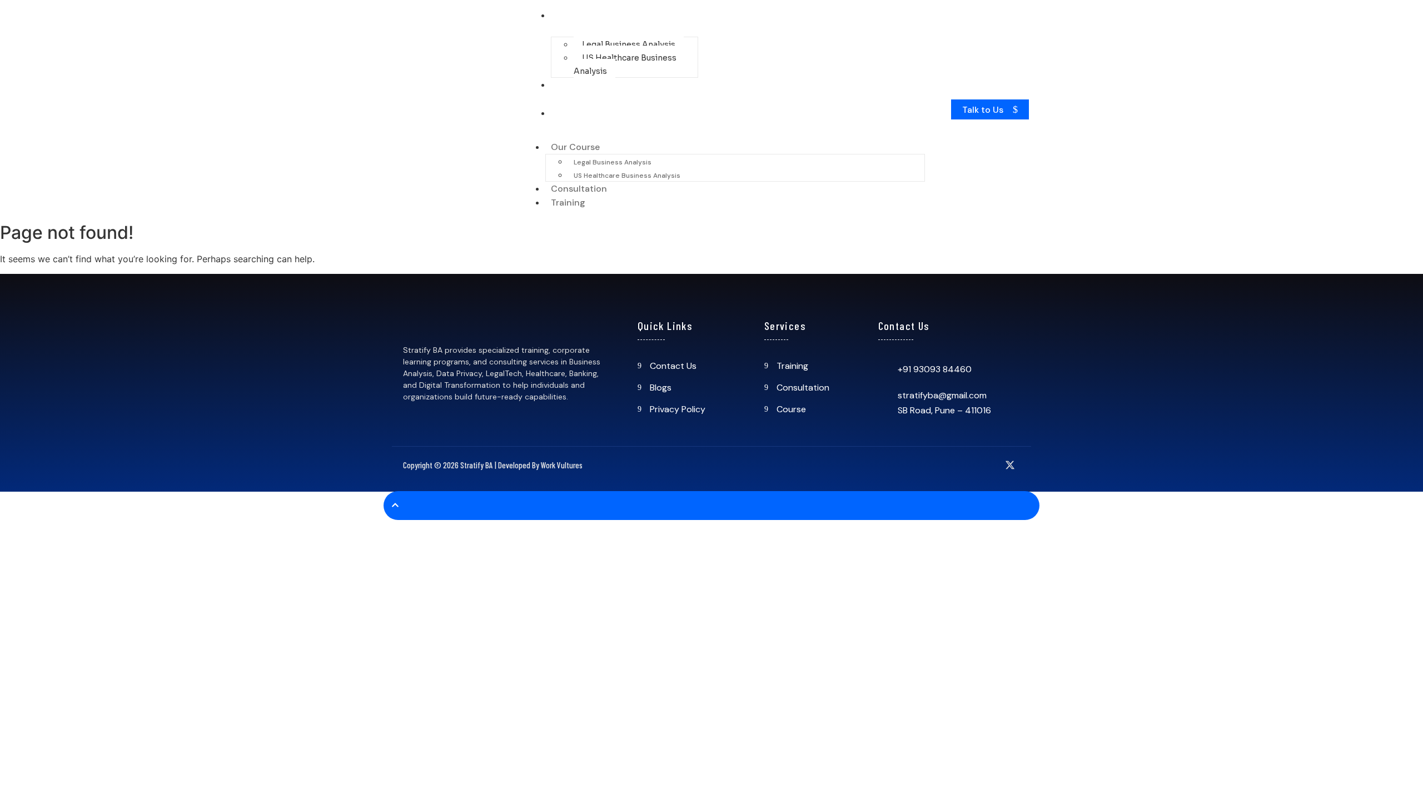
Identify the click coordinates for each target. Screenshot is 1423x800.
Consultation (587, 85)
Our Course (583, 15)
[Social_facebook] (919, 465)
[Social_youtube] (964, 465)
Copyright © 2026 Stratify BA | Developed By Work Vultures (493, 465)
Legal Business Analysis (628, 44)
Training (576, 113)
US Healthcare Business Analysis (625, 64)
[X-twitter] (1010, 465)
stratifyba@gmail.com (942, 395)
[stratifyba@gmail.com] (883, 396)
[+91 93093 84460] (883, 369)
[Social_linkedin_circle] (987, 465)
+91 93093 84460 (935, 369)
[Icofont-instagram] (942, 465)
